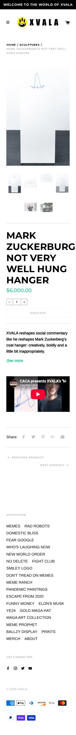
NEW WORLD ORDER (25, 554)
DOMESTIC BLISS (22, 533)
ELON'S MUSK (51, 603)
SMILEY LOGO (19, 568)
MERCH (13, 639)
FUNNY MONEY (20, 603)
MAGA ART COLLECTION (28, 617)
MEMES (13, 526)
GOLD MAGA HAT (35, 610)
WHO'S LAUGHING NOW (28, 547)
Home (11, 44)
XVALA (22, 689)
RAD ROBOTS (37, 526)
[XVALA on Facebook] (8, 668)
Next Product (52, 465)
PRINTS (49, 632)
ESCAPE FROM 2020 (24, 596)
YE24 (11, 610)
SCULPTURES (30, 44)
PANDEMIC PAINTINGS (27, 589)
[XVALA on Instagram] (15, 668)
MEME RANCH (19, 582)
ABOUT (31, 639)
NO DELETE (17, 561)
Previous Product (28, 457)
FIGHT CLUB (43, 561)
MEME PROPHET (21, 625)
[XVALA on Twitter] (22, 668)
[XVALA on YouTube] (30, 668)
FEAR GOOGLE (20, 540)
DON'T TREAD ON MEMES (29, 575)
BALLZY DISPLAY (21, 632)
